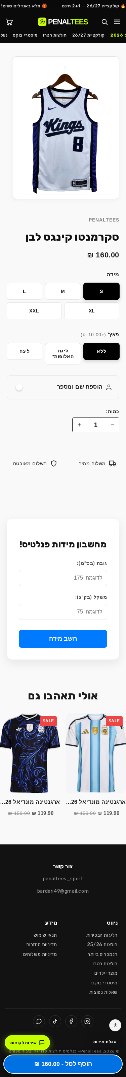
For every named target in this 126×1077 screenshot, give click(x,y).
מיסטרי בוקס (25, 35)
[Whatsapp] (39, 1021)
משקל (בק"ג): (91, 597)
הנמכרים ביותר (103, 954)
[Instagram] (87, 1021)
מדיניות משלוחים (40, 954)
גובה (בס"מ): (92, 563)
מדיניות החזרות (41, 944)
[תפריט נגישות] (115, 1025)
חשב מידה (63, 638)
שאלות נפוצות (103, 992)
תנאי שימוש (45, 935)
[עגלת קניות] (9, 22)
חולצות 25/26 (102, 944)
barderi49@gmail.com (63, 891)
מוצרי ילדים (106, 973)
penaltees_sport (63, 879)
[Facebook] (71, 1021)
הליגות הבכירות (102, 935)
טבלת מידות (105, 1041)
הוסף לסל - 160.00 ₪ (63, 1064)
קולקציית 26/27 (88, 35)
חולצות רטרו (55, 35)
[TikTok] (55, 1021)
